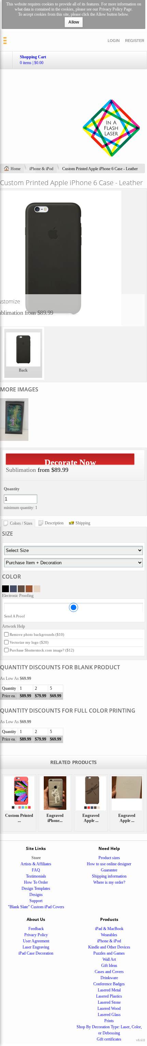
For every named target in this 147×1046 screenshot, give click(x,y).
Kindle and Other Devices (109, 947)
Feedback (36, 928)
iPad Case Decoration (35, 953)
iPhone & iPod (41, 168)
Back (23, 370)
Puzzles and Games (109, 953)
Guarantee (109, 870)
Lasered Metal (109, 990)
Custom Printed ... (19, 818)
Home (16, 168)
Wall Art (109, 959)
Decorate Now (70, 461)
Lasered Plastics (109, 996)
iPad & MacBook (109, 928)
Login (114, 41)
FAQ (36, 870)
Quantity (11, 489)
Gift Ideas (109, 965)
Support (35, 900)
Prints (109, 1020)
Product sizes (109, 857)
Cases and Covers (109, 971)
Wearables (109, 934)
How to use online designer (109, 864)
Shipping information (109, 876)
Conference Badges (109, 984)
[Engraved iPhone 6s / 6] (55, 793)
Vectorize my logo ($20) (29, 642)
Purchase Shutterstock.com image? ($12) (42, 650)
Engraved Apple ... (90, 818)
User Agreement (36, 941)
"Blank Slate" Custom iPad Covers (36, 907)
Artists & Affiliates (36, 864)
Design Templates (36, 888)
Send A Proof (14, 616)
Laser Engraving (36, 947)
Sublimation (21, 469)
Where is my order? (109, 882)
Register (134, 41)
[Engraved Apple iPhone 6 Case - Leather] (91, 793)
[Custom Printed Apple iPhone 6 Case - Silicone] (19, 793)
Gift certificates (109, 1039)
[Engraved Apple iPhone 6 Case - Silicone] (127, 793)
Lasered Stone (109, 1002)
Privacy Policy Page (115, 9)
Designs (36, 894)
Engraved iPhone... (55, 818)
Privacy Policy (36, 934)
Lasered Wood (109, 1008)
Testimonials (36, 876)
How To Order (36, 882)
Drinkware (109, 977)
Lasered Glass (109, 1014)
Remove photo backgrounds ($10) (37, 634)
